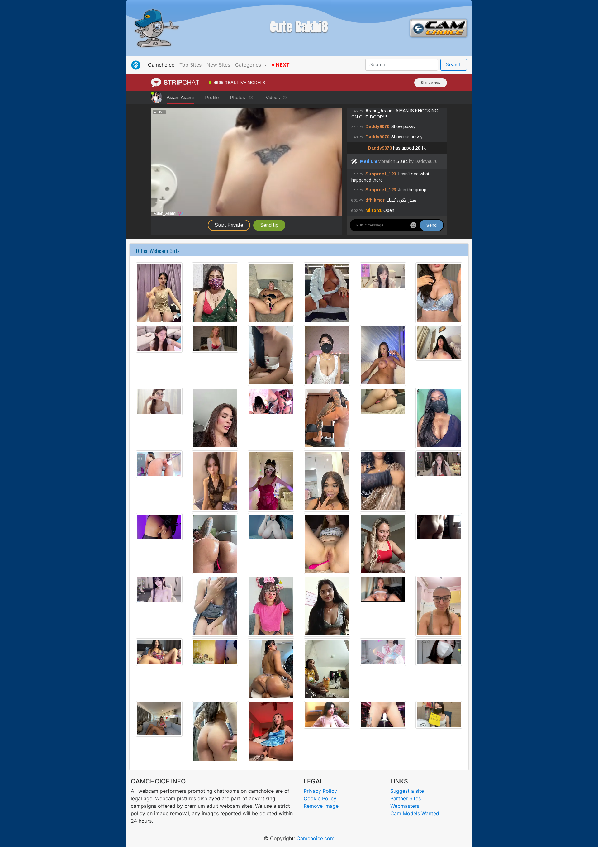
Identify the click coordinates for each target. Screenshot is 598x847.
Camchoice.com (316, 838)
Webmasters (404, 806)
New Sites (218, 65)
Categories (249, 65)
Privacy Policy (320, 791)
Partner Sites (405, 798)
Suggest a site (407, 791)
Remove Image (321, 806)
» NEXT (281, 65)
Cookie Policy (320, 798)
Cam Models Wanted (414, 813)
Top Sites (190, 65)
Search (454, 64)
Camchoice (162, 64)
